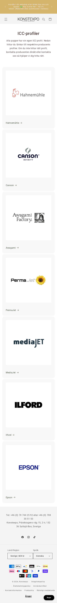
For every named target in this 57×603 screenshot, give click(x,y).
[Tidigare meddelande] (5, 7)
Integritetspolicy (38, 582)
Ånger (28, 596)
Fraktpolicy (29, 590)
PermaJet (11, 310)
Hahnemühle (12, 123)
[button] (6, 19)
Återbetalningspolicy (22, 586)
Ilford (8, 435)
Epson (9, 497)
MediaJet (11, 372)
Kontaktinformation (13, 590)
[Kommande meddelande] (52, 7)
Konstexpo (23, 582)
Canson (10, 185)
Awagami (11, 248)
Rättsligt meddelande (46, 590)
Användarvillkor (40, 586)
